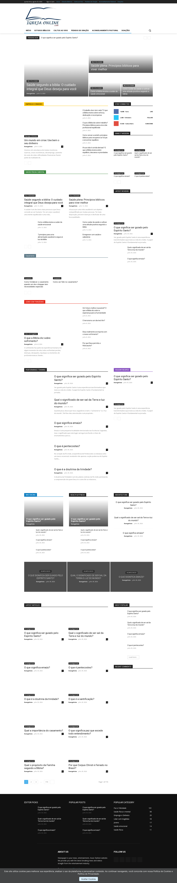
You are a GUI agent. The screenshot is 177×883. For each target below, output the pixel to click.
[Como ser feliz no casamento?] (66, 270)
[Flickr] (128, 859)
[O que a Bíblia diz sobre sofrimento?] (43, 321)
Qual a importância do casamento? (43, 730)
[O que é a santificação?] (88, 686)
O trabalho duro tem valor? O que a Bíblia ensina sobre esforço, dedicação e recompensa (95, 112)
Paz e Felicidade (32, 81)
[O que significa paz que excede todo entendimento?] (88, 718)
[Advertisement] (108, 16)
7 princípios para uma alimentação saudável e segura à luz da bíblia (50, 237)
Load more (132, 657)
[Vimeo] (148, 1)
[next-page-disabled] (29, 292)
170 (46, 782)
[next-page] (29, 163)
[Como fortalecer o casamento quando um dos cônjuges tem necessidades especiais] (37, 270)
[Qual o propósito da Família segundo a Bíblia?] (44, 752)
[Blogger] (116, 859)
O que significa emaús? (122, 176)
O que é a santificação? (81, 699)
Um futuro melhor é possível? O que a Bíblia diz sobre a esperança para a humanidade (94, 310)
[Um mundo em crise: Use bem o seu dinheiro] (43, 123)
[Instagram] (141, 1)
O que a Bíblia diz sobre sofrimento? (37, 339)
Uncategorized (119, 150)
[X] (144, 1)
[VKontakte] (140, 859)
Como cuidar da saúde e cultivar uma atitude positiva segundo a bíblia (95, 224)
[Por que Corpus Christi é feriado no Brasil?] (88, 752)
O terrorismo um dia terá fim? (94, 320)
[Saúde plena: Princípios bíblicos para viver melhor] (121, 57)
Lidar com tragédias (31, 334)
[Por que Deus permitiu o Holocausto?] (75, 346)
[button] (150, 30)
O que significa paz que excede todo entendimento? (86, 732)
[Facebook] (138, 1)
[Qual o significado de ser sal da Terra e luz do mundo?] (143, 144)
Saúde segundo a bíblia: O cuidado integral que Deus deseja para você (43, 201)
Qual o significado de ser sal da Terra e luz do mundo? (143, 155)
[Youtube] (151, 1)
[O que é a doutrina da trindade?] (37, 477)
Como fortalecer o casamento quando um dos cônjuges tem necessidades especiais (36, 284)
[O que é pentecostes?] (143, 168)
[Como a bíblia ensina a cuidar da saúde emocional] (105, 85)
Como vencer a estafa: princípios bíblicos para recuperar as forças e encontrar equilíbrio (95, 137)
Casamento (28, 278)
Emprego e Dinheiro (31, 136)
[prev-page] (25, 163)
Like (151, 111)
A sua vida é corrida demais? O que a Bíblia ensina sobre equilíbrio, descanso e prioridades (95, 150)
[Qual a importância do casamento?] (44, 718)
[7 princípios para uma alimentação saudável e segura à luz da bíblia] (30, 237)
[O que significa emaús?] (123, 168)
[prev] (145, 37)
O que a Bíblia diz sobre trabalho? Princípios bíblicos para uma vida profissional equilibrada (95, 125)
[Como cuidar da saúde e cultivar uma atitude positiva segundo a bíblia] (137, 85)
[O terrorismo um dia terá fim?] (75, 323)
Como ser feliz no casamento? (65, 282)
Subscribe (149, 124)
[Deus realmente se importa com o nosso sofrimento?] (75, 335)
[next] (149, 37)
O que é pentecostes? (142, 176)
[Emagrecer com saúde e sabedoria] (75, 237)
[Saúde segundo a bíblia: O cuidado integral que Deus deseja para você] (56, 69)
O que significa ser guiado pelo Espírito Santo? (59, 38)
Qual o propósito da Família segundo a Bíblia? (39, 767)
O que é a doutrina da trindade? (73, 469)
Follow (150, 117)
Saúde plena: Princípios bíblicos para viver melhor (87, 201)
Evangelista (28, 146)
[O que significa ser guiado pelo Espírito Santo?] (123, 144)
